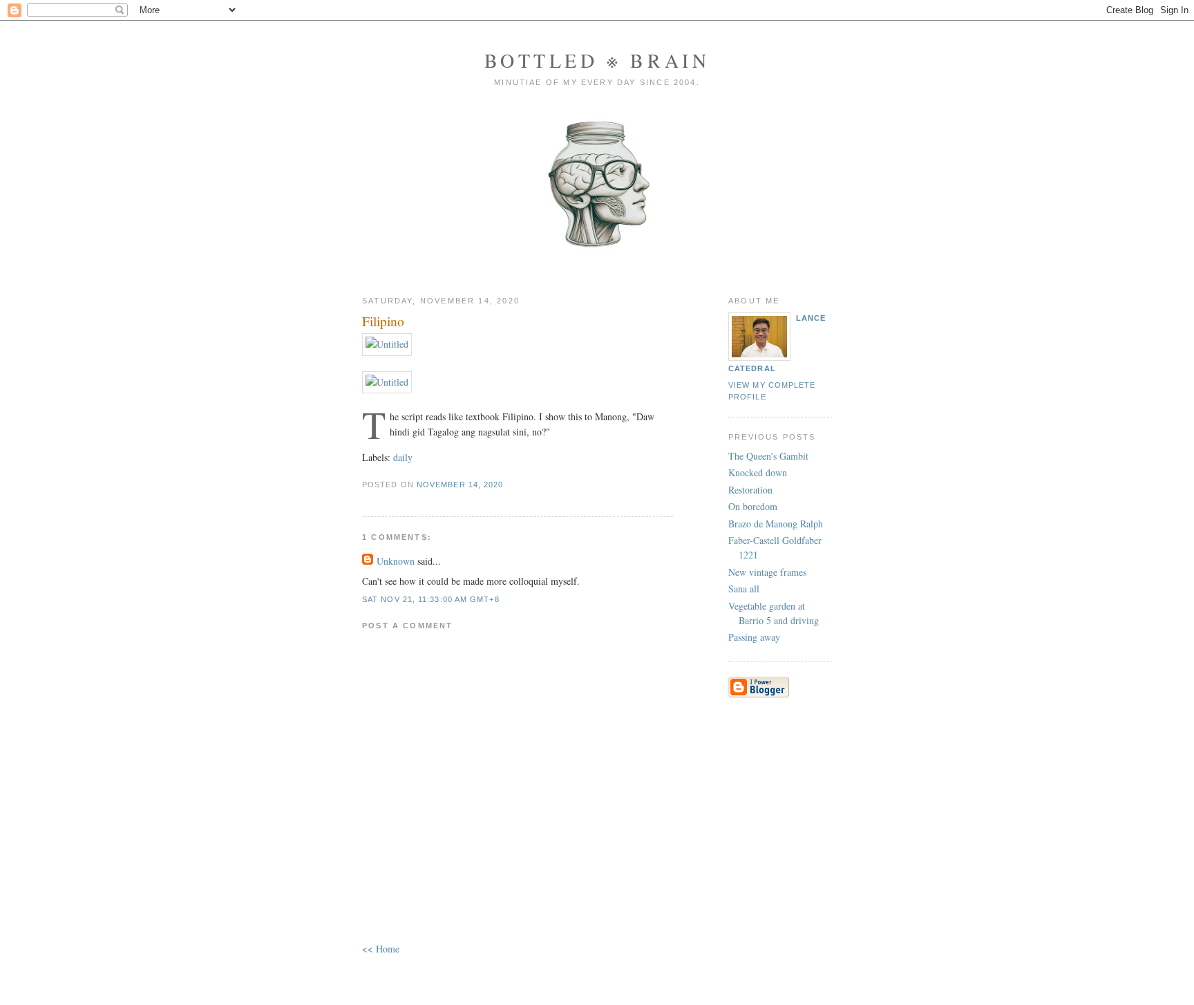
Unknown (396, 560)
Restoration (750, 489)
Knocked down (757, 472)
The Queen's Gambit (768, 455)
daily (403, 457)
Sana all (743, 588)
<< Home (380, 948)
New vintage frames (767, 572)
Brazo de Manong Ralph (775, 523)
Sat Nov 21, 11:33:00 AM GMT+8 (431, 599)
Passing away (754, 637)
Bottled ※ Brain (597, 60)
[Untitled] (387, 343)
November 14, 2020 (460, 484)
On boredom (752, 506)
